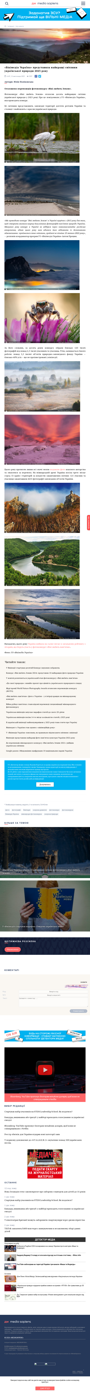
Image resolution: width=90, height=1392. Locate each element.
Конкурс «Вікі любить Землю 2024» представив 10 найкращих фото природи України (44, 673)
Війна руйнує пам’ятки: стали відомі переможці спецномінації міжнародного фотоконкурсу (41, 705)
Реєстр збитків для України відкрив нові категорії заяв (32, 1134)
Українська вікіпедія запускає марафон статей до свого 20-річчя (35, 712)
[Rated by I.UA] (39, 1365)
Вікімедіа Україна (12, 814)
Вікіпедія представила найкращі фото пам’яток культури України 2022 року (40, 737)
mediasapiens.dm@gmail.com (18, 1348)
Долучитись (45, 784)
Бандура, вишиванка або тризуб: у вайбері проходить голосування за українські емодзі (44, 1118)
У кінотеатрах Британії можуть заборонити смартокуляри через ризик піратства (44, 1220)
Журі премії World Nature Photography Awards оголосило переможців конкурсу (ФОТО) (41, 689)
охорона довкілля (40, 810)
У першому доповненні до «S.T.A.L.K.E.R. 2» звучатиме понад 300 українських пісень (43, 1141)
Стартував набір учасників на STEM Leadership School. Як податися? (38, 1111)
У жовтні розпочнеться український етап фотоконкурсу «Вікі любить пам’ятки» (42, 678)
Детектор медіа (45, 1239)
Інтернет (11, 26)
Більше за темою (16, 823)
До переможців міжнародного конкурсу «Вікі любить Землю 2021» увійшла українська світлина (40, 744)
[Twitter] (39, 76)
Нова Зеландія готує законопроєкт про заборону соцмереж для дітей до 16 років (44, 1191)
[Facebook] (36, 76)
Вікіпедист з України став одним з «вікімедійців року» (30, 727)
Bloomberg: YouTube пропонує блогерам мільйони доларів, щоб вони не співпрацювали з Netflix (40, 1127)
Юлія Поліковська (23, 81)
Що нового (20, 26)
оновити (84, 982)
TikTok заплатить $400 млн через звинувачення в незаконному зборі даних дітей (42, 1230)
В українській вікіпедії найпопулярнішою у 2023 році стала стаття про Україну (41, 722)
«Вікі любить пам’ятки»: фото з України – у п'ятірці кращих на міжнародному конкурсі (41, 697)
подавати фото (57, 469)
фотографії (16, 810)
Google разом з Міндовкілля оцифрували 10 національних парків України (39, 751)
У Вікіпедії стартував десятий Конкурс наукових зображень (33, 668)
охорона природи (51, 814)
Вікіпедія (26, 810)
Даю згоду (45, 1388)
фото (7, 810)
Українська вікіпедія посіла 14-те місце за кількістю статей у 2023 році (37, 717)
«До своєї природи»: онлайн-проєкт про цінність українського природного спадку (44, 683)
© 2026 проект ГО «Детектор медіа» (16, 1346)
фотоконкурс (54, 810)
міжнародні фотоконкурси (31, 814)
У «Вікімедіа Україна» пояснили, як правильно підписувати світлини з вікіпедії (42, 732)
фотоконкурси (67, 810)
